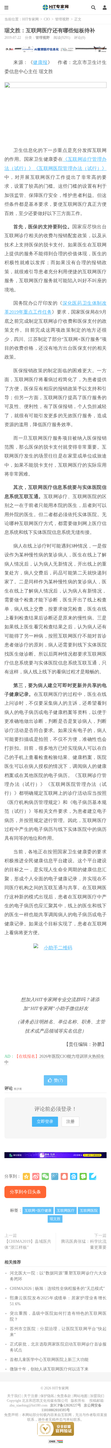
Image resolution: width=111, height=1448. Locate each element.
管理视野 (62, 19)
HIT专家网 (55, 7)
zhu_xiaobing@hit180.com (28, 1405)
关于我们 (14, 1396)
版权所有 (78, 1401)
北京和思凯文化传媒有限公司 (45, 1401)
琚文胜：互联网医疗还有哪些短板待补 (49, 30)
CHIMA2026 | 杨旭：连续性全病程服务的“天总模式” (57, 1288)
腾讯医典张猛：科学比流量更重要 (84, 1244)
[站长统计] (55, 1441)
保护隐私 (47, 1396)
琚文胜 (55, 1219)
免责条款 (64, 1396)
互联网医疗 (66, 1210)
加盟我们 (97, 1396)
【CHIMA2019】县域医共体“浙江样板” (27, 1244)
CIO (47, 19)
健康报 (40, 62)
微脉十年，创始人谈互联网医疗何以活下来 (49, 1369)
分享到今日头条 (25, 1191)
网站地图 (80, 1396)
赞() (58, 1080)
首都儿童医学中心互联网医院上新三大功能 (49, 1359)
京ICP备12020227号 (65, 1405)
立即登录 (45, 1121)
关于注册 (31, 1396)
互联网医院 (89, 1210)
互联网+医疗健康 (38, 1210)
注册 (70, 1121)
